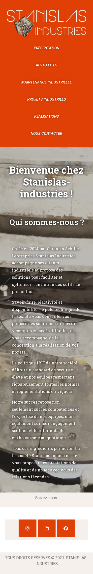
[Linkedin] (47, 528)
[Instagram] (27, 528)
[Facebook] (66, 528)
